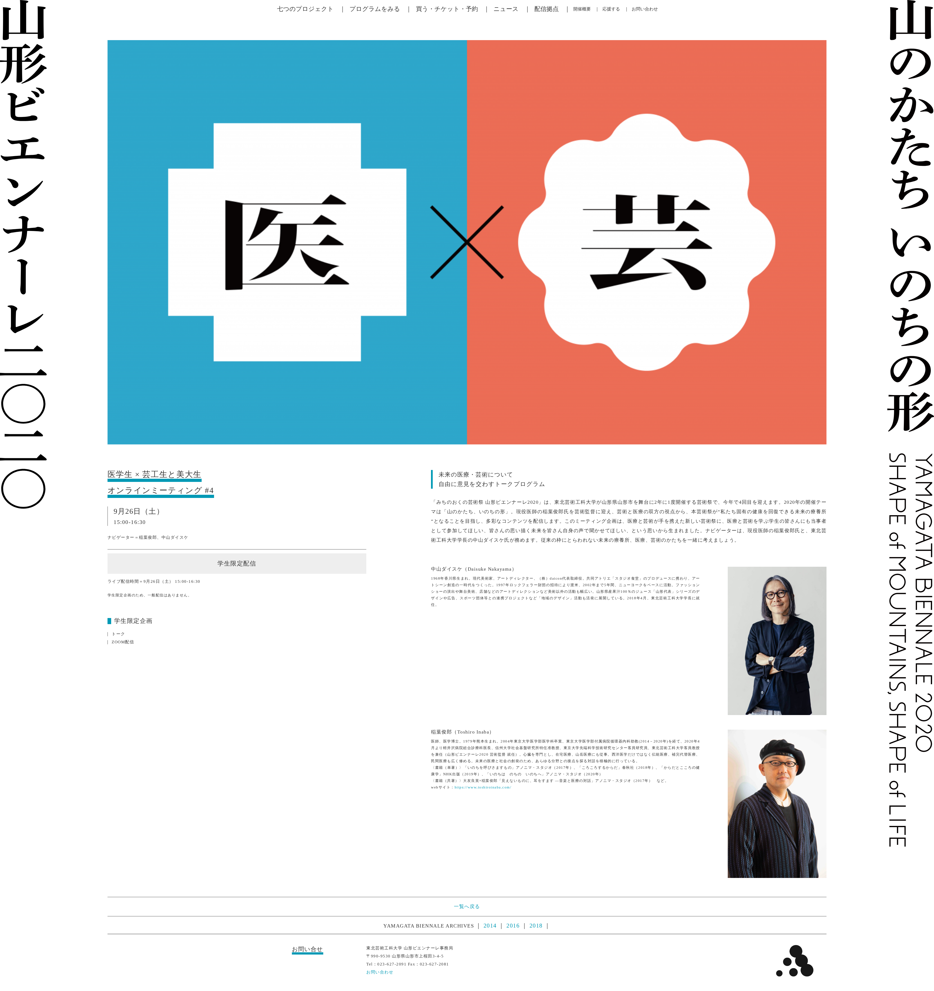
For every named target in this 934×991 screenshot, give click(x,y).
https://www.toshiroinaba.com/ (483, 787)
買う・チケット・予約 (447, 9)
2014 (490, 926)
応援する (611, 9)
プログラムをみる (375, 9)
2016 (513, 926)
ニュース (506, 9)
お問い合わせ (645, 9)
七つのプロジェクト (305, 9)
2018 (536, 926)
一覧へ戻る (467, 906)
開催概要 (582, 9)
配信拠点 (546, 9)
